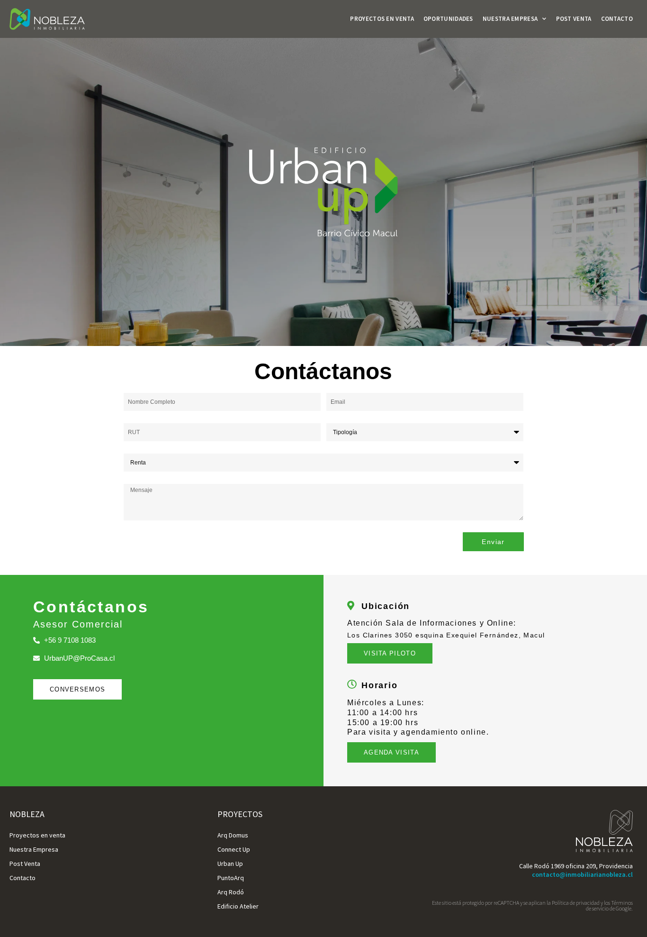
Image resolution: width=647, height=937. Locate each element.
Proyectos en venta (381, 19)
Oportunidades (448, 19)
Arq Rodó (230, 892)
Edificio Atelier (238, 906)
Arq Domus (232, 835)
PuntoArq (230, 877)
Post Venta (574, 19)
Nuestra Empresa (510, 19)
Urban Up (230, 863)
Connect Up (233, 849)
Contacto (617, 19)
